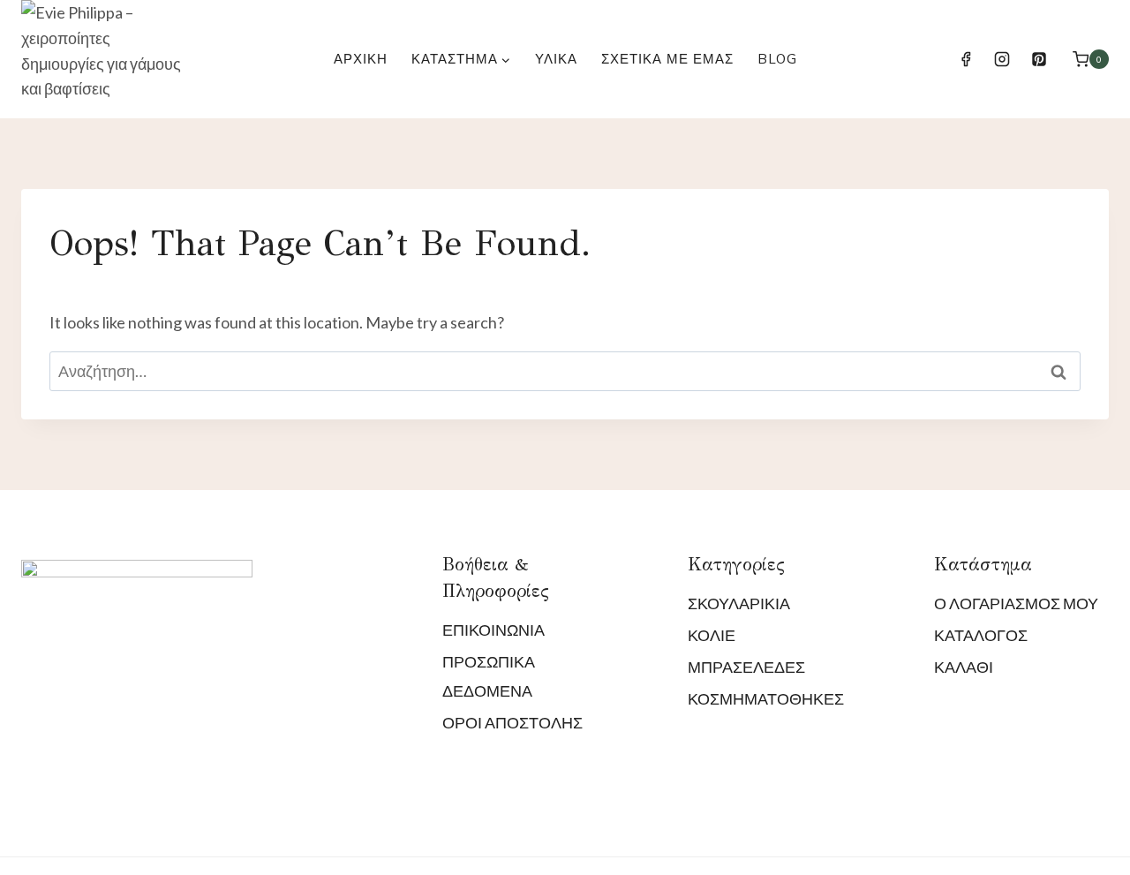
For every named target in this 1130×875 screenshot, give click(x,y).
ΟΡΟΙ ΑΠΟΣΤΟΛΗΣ (512, 722)
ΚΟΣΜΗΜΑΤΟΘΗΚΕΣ (766, 698)
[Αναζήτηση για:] (565, 371)
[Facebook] (966, 59)
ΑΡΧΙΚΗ (361, 58)
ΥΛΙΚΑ (556, 58)
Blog (777, 58)
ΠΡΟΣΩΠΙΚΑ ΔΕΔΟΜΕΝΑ (488, 675)
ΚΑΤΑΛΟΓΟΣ (981, 635)
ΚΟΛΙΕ (711, 635)
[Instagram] (1002, 59)
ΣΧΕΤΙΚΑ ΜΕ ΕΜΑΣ (667, 58)
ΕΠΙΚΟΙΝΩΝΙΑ (493, 629)
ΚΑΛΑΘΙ (963, 666)
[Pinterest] (1039, 59)
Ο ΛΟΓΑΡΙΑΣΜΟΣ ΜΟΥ (1016, 603)
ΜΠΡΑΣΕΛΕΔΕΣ (746, 666)
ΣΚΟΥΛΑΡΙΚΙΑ (739, 603)
